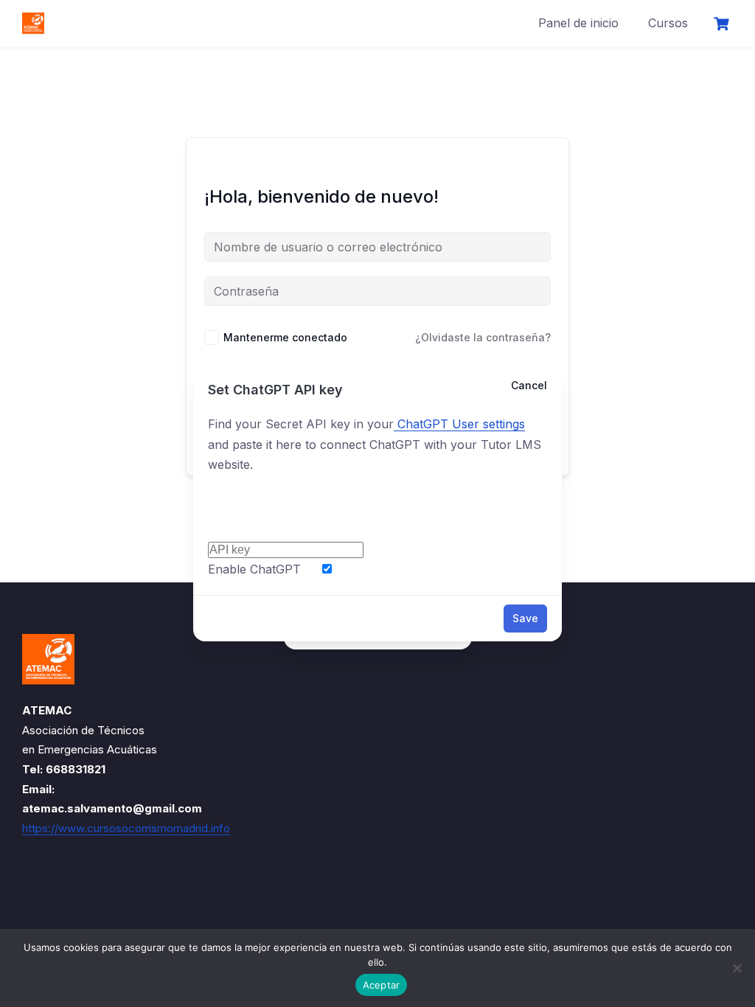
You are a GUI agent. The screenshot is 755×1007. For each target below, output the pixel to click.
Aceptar (381, 985)
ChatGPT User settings (459, 424)
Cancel (529, 385)
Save (525, 618)
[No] (736, 968)
